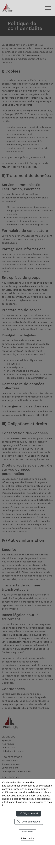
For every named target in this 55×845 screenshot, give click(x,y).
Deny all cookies (30, 821)
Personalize (27, 831)
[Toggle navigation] (48, 8)
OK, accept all (30, 813)
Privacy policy (27, 838)
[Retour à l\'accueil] (7, 8)
